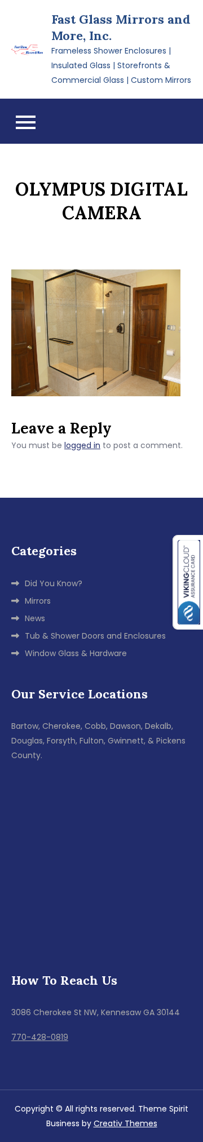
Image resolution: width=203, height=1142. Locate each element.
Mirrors (38, 601)
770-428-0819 (39, 1037)
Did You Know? (53, 583)
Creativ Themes (125, 1123)
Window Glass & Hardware (76, 653)
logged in (82, 445)
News (35, 618)
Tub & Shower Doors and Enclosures (95, 635)
